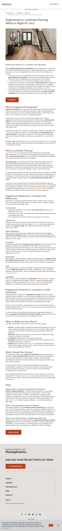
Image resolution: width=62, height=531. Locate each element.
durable (31, 248)
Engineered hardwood (15, 75)
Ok (51, 525)
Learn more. (6, 528)
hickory (36, 224)
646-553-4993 (53, 4)
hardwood (17, 118)
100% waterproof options (39, 188)
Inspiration (9, 483)
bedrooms (32, 343)
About (7, 491)
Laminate (11, 81)
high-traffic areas (11, 400)
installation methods (35, 282)
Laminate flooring (11, 153)
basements (24, 307)
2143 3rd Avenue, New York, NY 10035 (15, 503)
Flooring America (10, 13)
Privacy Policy (31, 519)
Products (8, 478)
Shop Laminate (13, 432)
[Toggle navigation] (58, 4)
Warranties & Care (11, 487)
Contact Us (12, 100)
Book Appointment (16, 466)
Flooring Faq (19, 13)
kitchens (53, 327)
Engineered (27, 13)
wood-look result (11, 273)
